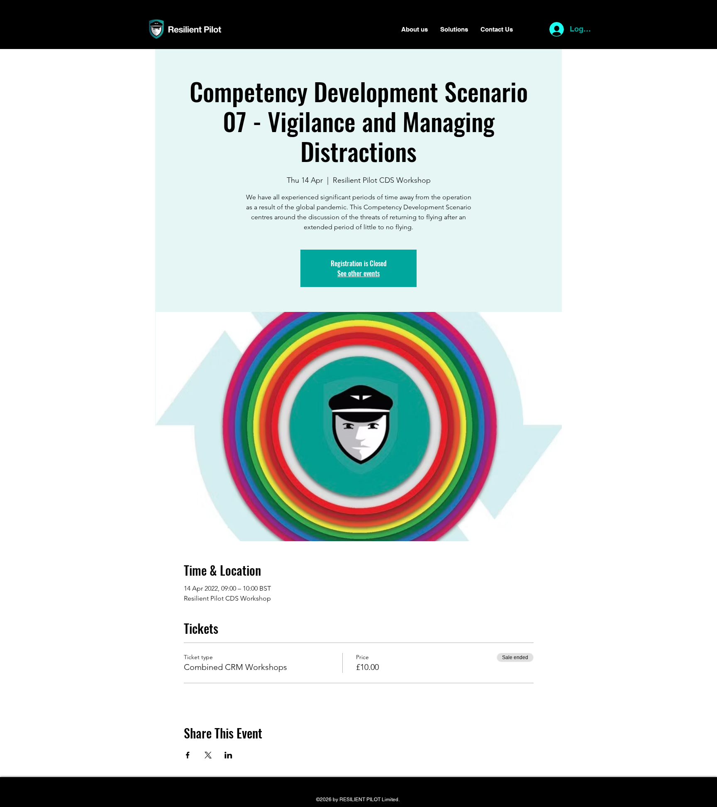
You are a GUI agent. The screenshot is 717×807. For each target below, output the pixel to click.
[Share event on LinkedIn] (228, 755)
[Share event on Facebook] (188, 755)
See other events (358, 273)
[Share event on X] (208, 755)
